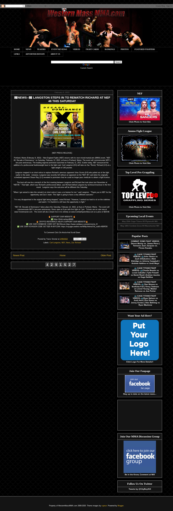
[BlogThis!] (77, 239)
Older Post (106, 255)
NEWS (28, 49)
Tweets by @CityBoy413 (140, 489)
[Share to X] (80, 239)
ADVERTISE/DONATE (35, 54)
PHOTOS (125, 49)
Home (63, 255)
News (68, 243)
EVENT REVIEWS (59, 49)
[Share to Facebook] (82, 239)
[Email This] (74, 239)
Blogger (120, 506)
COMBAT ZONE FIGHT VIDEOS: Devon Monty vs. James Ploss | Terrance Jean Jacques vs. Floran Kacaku (145, 244)
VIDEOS (76, 49)
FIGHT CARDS (92, 49)
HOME (17, 49)
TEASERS (41, 49)
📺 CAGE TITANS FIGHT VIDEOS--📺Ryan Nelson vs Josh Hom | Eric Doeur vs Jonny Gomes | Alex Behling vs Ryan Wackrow (145, 300)
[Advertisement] (86, 79)
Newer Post (18, 255)
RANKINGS (110, 49)
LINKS (17, 54)
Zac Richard (76, 243)
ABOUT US (55, 54)
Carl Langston (55, 243)
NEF (63, 243)
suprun (104, 506)
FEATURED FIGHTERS (144, 49)
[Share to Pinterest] (85, 239)
